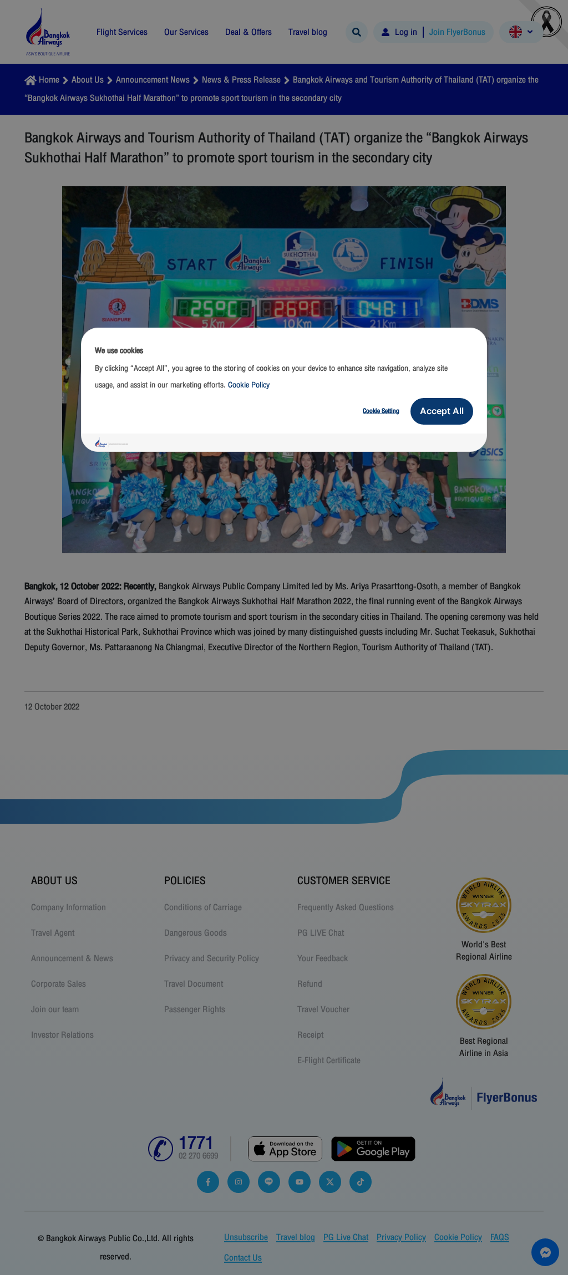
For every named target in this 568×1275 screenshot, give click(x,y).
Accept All (442, 410)
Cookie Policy (249, 385)
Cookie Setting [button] (381, 410)
